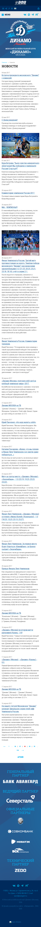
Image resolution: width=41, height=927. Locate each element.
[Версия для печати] (12, 8)
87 (20, 746)
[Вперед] (22, 750)
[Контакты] (3, 8)
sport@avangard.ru (20, 896)
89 (29, 746)
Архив (20, 757)
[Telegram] (33, 15)
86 (15, 746)
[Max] (29, 14)
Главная (4, 62)
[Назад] (4, 747)
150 (18, 750)
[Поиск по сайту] (9, 8)
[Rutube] (37, 15)
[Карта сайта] (6, 8)
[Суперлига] (20, 3)
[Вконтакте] (25, 14)
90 (34, 746)
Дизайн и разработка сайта (13, 906)
